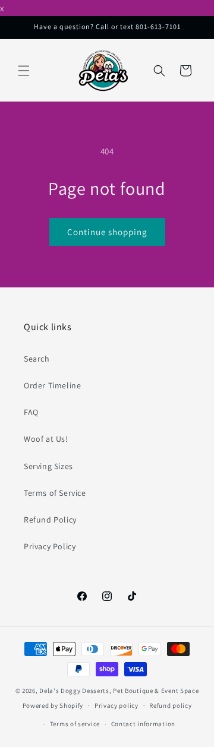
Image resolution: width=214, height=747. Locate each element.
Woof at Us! (46, 438)
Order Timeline (52, 385)
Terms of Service (55, 493)
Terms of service (75, 724)
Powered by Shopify (53, 705)
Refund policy (170, 705)
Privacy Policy (49, 546)
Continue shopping (107, 232)
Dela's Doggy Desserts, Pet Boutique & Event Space (119, 690)
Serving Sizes (48, 466)
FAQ (31, 412)
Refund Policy (50, 519)
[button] (24, 71)
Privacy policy (117, 705)
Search (37, 358)
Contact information (143, 724)
